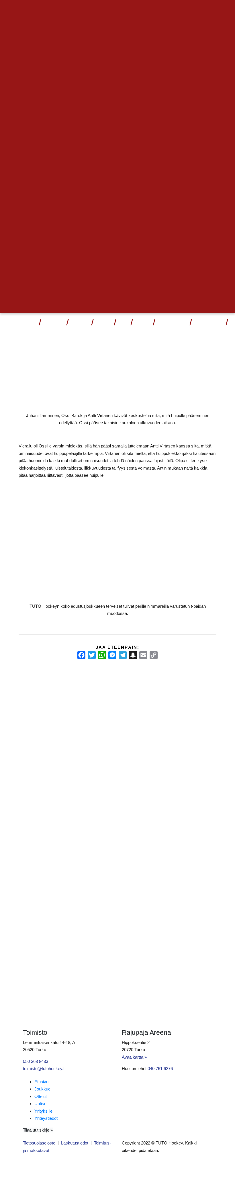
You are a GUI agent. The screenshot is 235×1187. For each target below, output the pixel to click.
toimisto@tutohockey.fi (44, 1068)
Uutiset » (198, 10)
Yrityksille (43, 1111)
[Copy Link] (153, 655)
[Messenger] (112, 655)
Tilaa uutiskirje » (38, 1130)
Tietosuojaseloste (39, 1142)
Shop (122, 323)
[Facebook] (81, 655)
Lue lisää (32, 765)
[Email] (143, 655)
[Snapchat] (133, 655)
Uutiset (103, 323)
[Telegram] (122, 655)
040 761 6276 (160, 1068)
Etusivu (41, 1081)
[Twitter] (92, 655)
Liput (31, 323)
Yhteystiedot (208, 323)
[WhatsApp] (102, 655)
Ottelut (51, 323)
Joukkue (79, 323)
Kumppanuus (170, 323)
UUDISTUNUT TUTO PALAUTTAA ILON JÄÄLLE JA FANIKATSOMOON (185, 702)
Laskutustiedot (74, 1142)
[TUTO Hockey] (10, 323)
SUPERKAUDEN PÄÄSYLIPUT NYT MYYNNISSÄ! (38, 702)
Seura (141, 323)
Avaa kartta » (134, 1057)
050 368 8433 (35, 1061)
